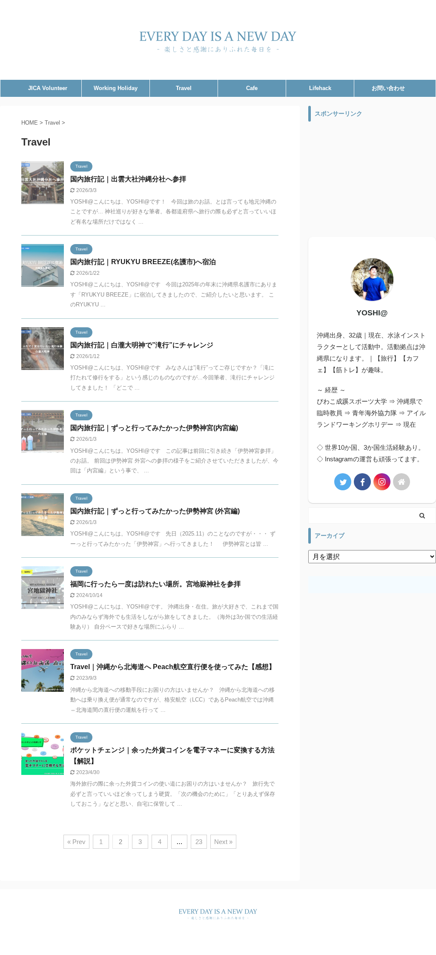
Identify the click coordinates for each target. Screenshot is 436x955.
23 (198, 841)
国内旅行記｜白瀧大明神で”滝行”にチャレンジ (141, 345)
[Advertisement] (372, 179)
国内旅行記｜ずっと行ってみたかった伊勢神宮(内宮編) (154, 427)
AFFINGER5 (279, 943)
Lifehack (320, 88)
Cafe (252, 88)
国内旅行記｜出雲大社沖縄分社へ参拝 (128, 179)
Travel (184, 88)
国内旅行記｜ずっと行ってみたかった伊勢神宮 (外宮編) (155, 511)
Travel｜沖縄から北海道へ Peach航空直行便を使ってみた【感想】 (172, 666)
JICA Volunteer (47, 88)
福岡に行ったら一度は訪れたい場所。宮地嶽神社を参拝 (155, 584)
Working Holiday (116, 88)
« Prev (76, 841)
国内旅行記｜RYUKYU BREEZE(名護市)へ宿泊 (143, 261)
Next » (223, 841)
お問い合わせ (388, 88)
